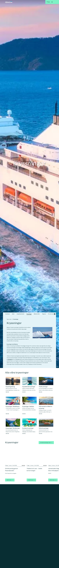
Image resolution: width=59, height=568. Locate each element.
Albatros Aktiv (37, 314)
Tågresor (44, 314)
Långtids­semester (20, 314)
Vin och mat (50, 314)
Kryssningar (29, 314)
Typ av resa (9, 319)
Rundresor (7, 314)
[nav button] (54, 314)
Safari (13, 314)
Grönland (10, 359)
